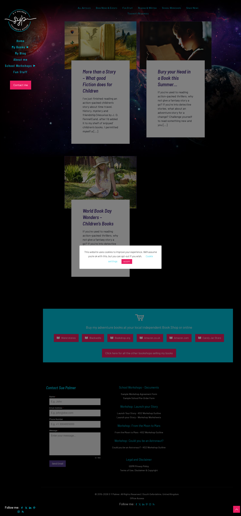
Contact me (20, 85)
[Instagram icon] (18, 511)
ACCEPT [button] (126, 261)
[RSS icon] (22, 511)
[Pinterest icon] (34, 507)
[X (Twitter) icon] (26, 507)
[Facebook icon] (22, 507)
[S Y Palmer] (20, 23)
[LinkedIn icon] (30, 507)
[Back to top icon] (236, 509)
